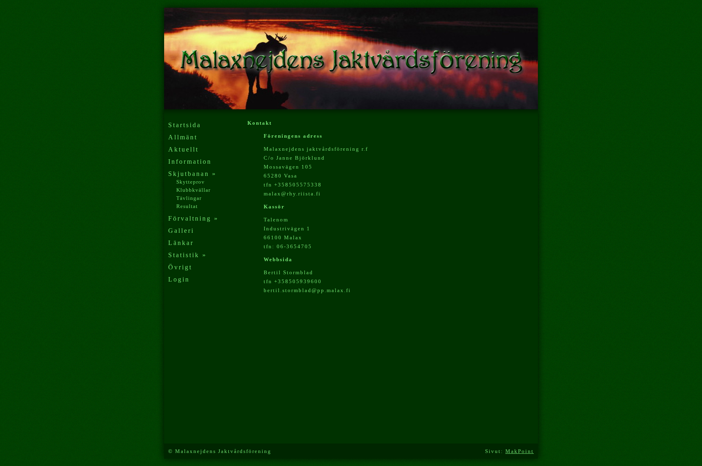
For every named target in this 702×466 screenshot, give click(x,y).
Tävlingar (189, 198)
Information (190, 161)
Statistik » (187, 254)
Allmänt (182, 137)
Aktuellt (183, 149)
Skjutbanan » (192, 173)
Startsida (184, 124)
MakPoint (519, 451)
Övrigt (180, 267)
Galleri (181, 230)
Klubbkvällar (193, 190)
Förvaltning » (193, 218)
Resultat (187, 206)
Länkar (181, 242)
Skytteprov (190, 182)
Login (179, 279)
